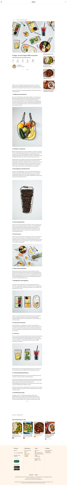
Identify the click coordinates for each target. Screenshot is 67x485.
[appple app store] (18, 467)
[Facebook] (14, 453)
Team (25, 452)
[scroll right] (56, 427)
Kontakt (36, 455)
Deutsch (36, 459)
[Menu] (1, 2)
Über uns (25, 451)
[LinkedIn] (22, 453)
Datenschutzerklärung (38, 452)
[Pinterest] (20, 453)
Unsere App (26, 455)
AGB (35, 451)
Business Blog (47, 451)
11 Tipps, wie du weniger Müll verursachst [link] (21, 19)
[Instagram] (16, 453)
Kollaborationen (27, 453)
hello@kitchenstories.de (48, 476)
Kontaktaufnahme (48, 452)
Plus (25, 456)
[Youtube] (19, 453)
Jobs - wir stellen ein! (27, 450)
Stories (14, 19)
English (39, 459)
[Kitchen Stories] (33, 2)
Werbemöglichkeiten (48, 450)
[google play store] (18, 469)
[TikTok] (17, 453)
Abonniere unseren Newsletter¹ (17, 456)
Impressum (37, 450)
